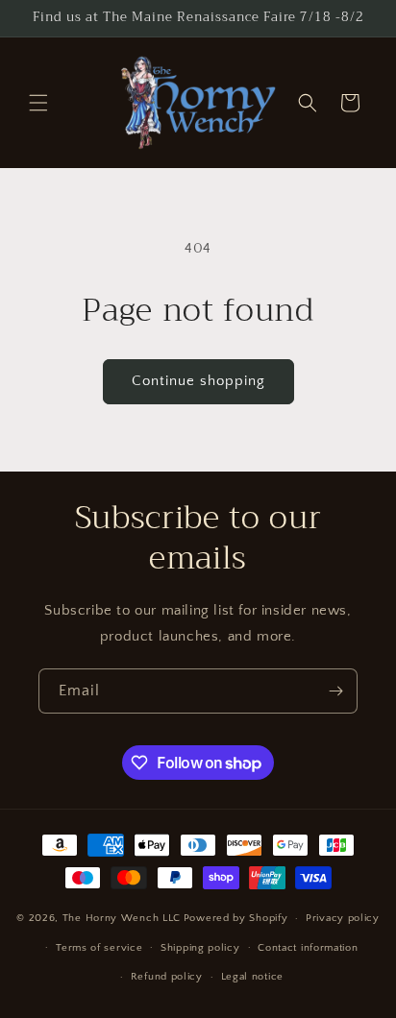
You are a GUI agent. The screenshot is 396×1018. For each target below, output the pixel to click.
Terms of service (99, 948)
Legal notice (252, 976)
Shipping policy (200, 948)
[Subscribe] (335, 691)
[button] (38, 103)
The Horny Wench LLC (121, 918)
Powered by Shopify (236, 918)
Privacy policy (343, 918)
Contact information (308, 948)
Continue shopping (198, 381)
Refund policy (167, 976)
